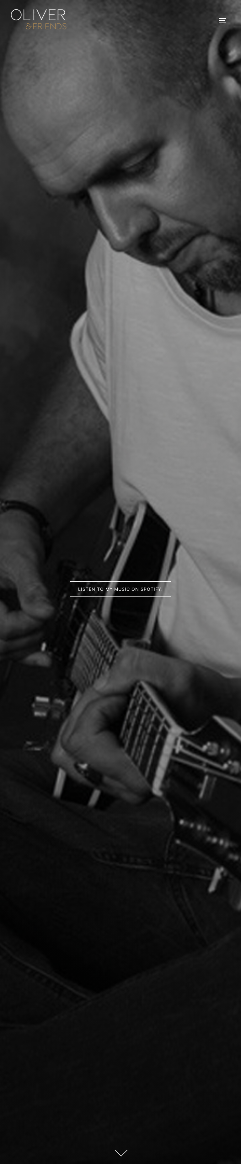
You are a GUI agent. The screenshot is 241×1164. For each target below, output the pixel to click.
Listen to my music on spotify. (120, 588)
